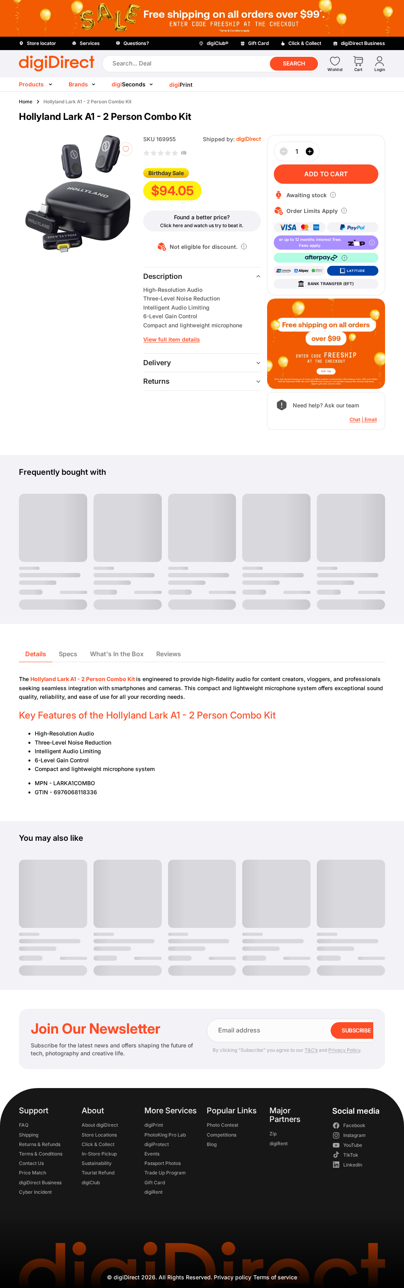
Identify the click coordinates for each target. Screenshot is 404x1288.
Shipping (28, 1134)
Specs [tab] (68, 654)
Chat (355, 419)
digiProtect (156, 1144)
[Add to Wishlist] (126, 149)
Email (371, 419)
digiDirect (127, 1277)
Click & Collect (98, 1144)
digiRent (153, 1192)
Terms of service (275, 1277)
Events (151, 1154)
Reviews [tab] (168, 654)
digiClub (91, 1182)
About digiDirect (100, 1125)
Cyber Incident (35, 1192)
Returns (156, 381)
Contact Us (31, 1163)
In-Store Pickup (99, 1154)
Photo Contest (222, 1125)
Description (162, 276)
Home (25, 102)
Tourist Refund (98, 1173)
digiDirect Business (40, 1182)
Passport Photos (162, 1163)
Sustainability (97, 1163)
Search (294, 63)
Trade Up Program (165, 1173)
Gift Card (154, 1182)
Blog (212, 1144)
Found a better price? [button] (202, 217)
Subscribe (356, 1030)
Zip (273, 1134)
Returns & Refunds (39, 1144)
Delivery (157, 362)
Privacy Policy (344, 1050)
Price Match (32, 1173)
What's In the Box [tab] (117, 654)
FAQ (23, 1125)
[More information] (244, 246)
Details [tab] (35, 654)
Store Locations (99, 1134)
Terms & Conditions (40, 1154)
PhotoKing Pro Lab (165, 1134)
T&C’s (311, 1050)
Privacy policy (232, 1277)
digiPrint (153, 1125)
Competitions (221, 1134)
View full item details (171, 339)
